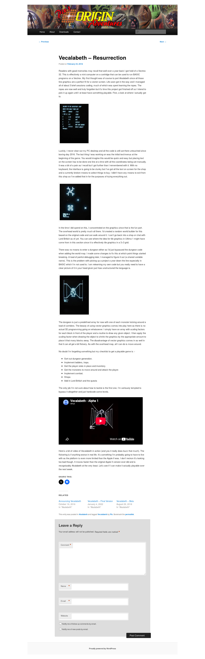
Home (42, 31)
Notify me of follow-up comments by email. (79, 623)
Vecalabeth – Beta (125, 501)
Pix (111, 514)
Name (65, 586)
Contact (77, 31)
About (52, 31)
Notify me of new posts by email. (75, 629)
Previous (44, 41)
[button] (74, 123)
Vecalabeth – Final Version (100, 501)
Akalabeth (83, 514)
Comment (66, 545)
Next (163, 41)
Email (65, 601)
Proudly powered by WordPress (102, 648)
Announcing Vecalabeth (70, 501)
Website (64, 615)
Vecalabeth (102, 514)
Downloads (64, 31)
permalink (129, 514)
